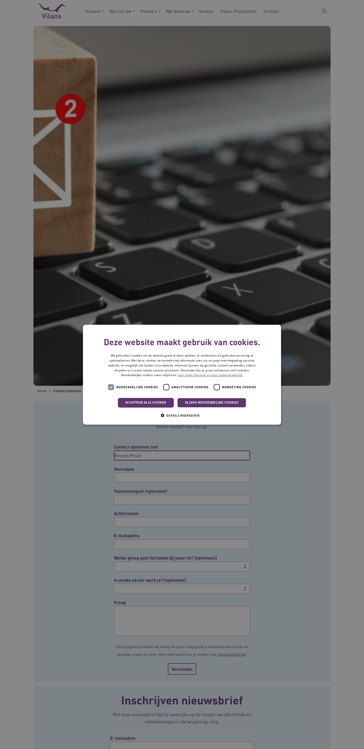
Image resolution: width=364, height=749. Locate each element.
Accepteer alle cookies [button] (145, 402)
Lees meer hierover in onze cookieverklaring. (210, 375)
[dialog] (182, 375)
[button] (182, 415)
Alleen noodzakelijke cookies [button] (211, 402)
